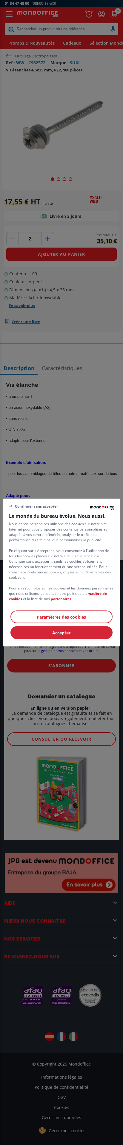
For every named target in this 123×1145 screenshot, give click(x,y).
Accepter (61, 633)
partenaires (61, 598)
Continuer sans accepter (36, 506)
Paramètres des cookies (61, 617)
